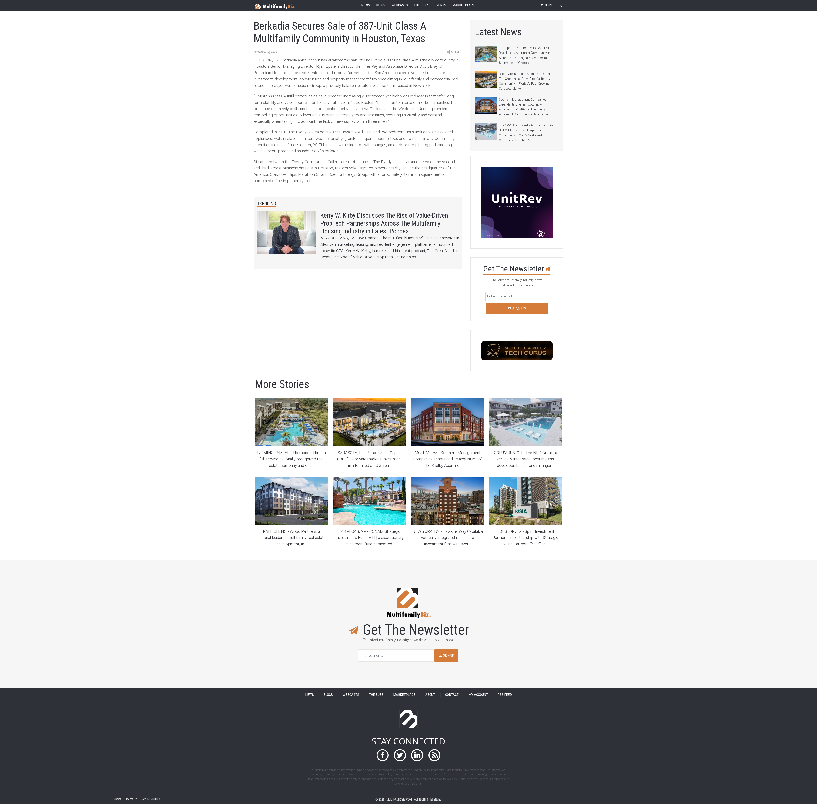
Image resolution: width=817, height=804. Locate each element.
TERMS (116, 799)
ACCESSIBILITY (151, 799)
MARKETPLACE (404, 695)
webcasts (399, 5)
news (365, 5)
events (440, 5)
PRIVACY (131, 799)
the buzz (421, 5)
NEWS (309, 695)
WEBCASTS (351, 695)
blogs (380, 5)
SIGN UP (448, 655)
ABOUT (430, 695)
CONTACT (452, 695)
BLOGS (328, 695)
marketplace (463, 5)
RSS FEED (505, 695)
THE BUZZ (376, 695)
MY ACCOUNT (478, 695)
